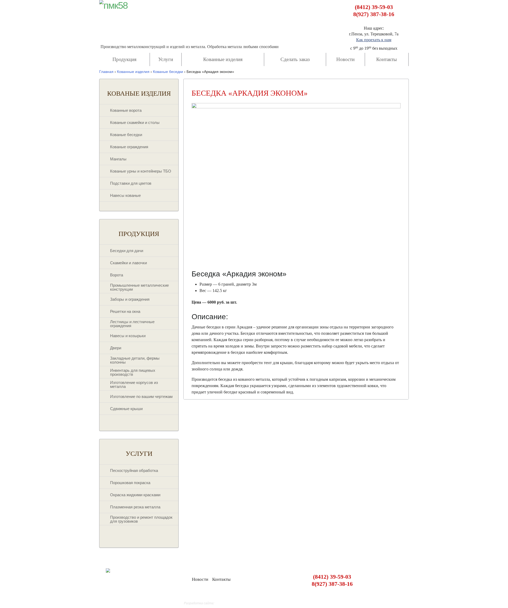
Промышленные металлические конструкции (139, 287)
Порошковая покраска (130, 482)
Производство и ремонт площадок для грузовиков (141, 519)
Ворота (116, 275)
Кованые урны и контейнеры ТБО (140, 171)
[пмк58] (113, 5)
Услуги (165, 59)
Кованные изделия (223, 59)
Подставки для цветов (130, 183)
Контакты (386, 59)
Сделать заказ (295, 59)
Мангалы (118, 159)
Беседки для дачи (126, 250)
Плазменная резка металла (135, 507)
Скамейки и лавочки (128, 263)
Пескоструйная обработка (134, 470)
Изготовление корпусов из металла (134, 384)
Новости (345, 59)
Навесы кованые (125, 195)
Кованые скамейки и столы (135, 122)
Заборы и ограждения (129, 299)
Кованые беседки (126, 134)
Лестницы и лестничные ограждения (132, 323)
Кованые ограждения (129, 147)
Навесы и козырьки (128, 335)
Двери (115, 348)
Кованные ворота (126, 110)
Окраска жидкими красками (135, 495)
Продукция (124, 59)
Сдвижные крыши (126, 408)
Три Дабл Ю (224, 603)
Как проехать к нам (373, 40)
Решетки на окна (125, 311)
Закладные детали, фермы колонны (135, 360)
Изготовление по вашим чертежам (141, 396)
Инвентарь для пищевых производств (132, 372)
